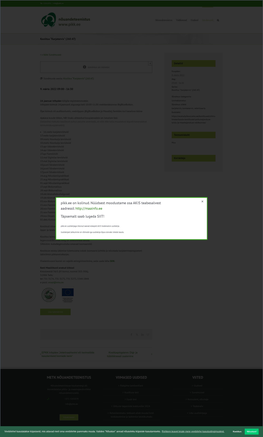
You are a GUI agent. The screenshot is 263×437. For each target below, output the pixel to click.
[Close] (202, 201)
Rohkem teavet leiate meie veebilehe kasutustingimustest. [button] (193, 431)
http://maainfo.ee (88, 208)
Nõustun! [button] (252, 431)
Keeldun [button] (237, 431)
